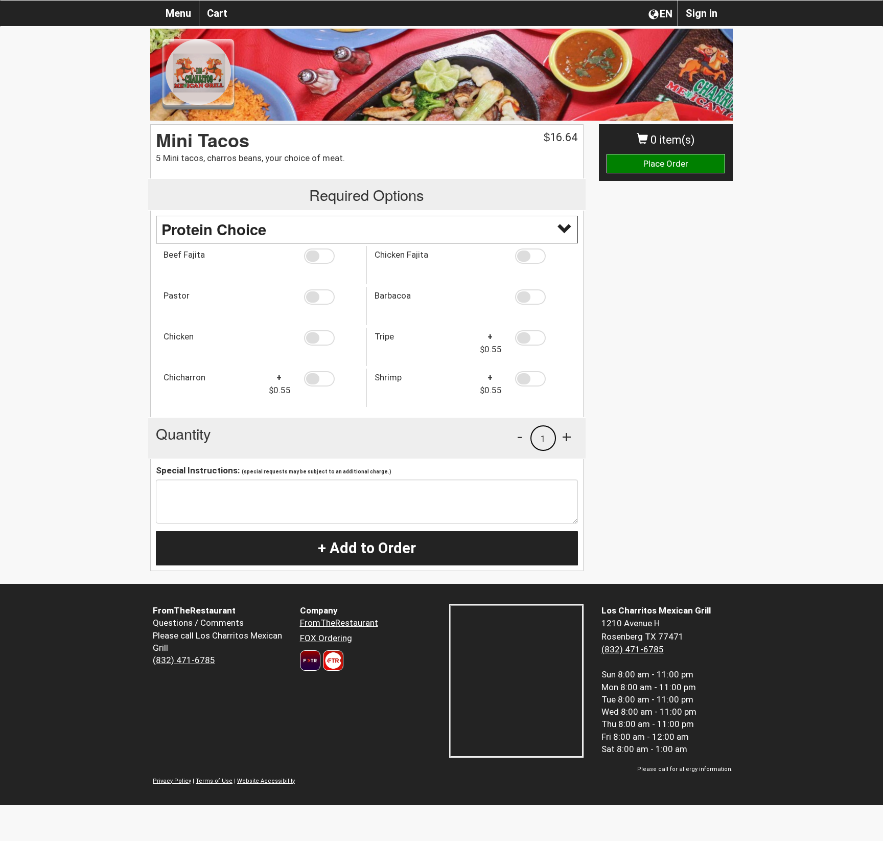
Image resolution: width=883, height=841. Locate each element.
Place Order (665, 163)
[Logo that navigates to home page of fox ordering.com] (331, 660)
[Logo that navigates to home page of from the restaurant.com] (310, 660)
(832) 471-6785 (184, 660)
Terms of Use (214, 781)
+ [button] (566, 436)
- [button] (519, 436)
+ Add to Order (367, 548)
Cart (217, 13)
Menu (178, 13)
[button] (331, 256)
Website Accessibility (266, 781)
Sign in (701, 13)
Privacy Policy (172, 781)
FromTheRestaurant (339, 623)
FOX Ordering (326, 638)
